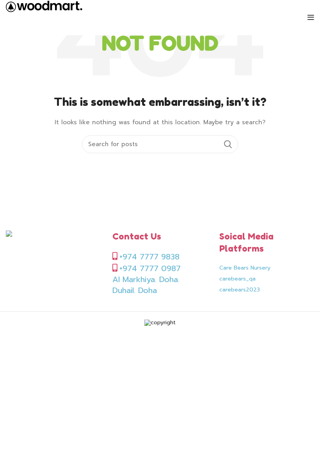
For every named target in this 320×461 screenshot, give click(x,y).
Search (227, 144)
